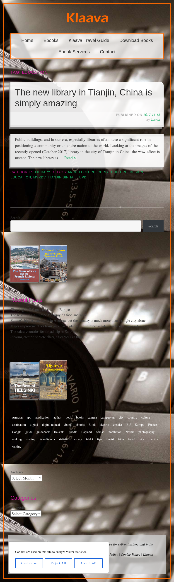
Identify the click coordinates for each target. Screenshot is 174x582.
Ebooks (51, 40)
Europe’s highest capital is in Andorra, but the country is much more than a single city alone (77, 320)
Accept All (88, 563)
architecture (81, 172)
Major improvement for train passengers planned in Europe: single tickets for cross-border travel (80, 326)
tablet (89, 439)
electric (104, 424)
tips (99, 439)
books (80, 417)
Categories (18, 507)
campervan (108, 417)
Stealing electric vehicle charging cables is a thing (47, 336)
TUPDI (82, 177)
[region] (59, 557)
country (132, 417)
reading (30, 439)
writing (16, 446)
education (20, 177)
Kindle (73, 432)
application (42, 417)
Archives (16, 472)
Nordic (130, 432)
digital (34, 424)
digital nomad (51, 424)
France (152, 424)
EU (128, 424)
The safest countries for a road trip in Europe (42, 331)
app (29, 417)
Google (16, 432)
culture (119, 172)
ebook (68, 424)
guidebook (43, 432)
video (142, 439)
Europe (139, 424)
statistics (64, 439)
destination (19, 424)
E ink (92, 424)
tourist (110, 439)
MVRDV (39, 177)
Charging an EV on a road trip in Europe (40, 309)
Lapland (86, 432)
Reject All (58, 563)
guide (28, 432)
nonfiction (115, 432)
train (121, 439)
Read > (70, 157)
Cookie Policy (130, 554)
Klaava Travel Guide (89, 40)
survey (78, 439)
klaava (155, 119)
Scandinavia (47, 439)
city (121, 417)
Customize (29, 563)
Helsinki (59, 432)
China (103, 172)
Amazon (17, 417)
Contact (108, 51)
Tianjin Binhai (61, 177)
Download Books (136, 40)
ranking (17, 439)
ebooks (80, 424)
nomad (100, 432)
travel (131, 439)
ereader (117, 424)
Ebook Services (74, 51)
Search (15, 217)
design (136, 172)
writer (154, 439)
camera (92, 417)
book (69, 417)
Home (27, 40)
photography (146, 432)
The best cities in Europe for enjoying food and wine (48, 314)
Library (42, 172)
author (57, 417)
